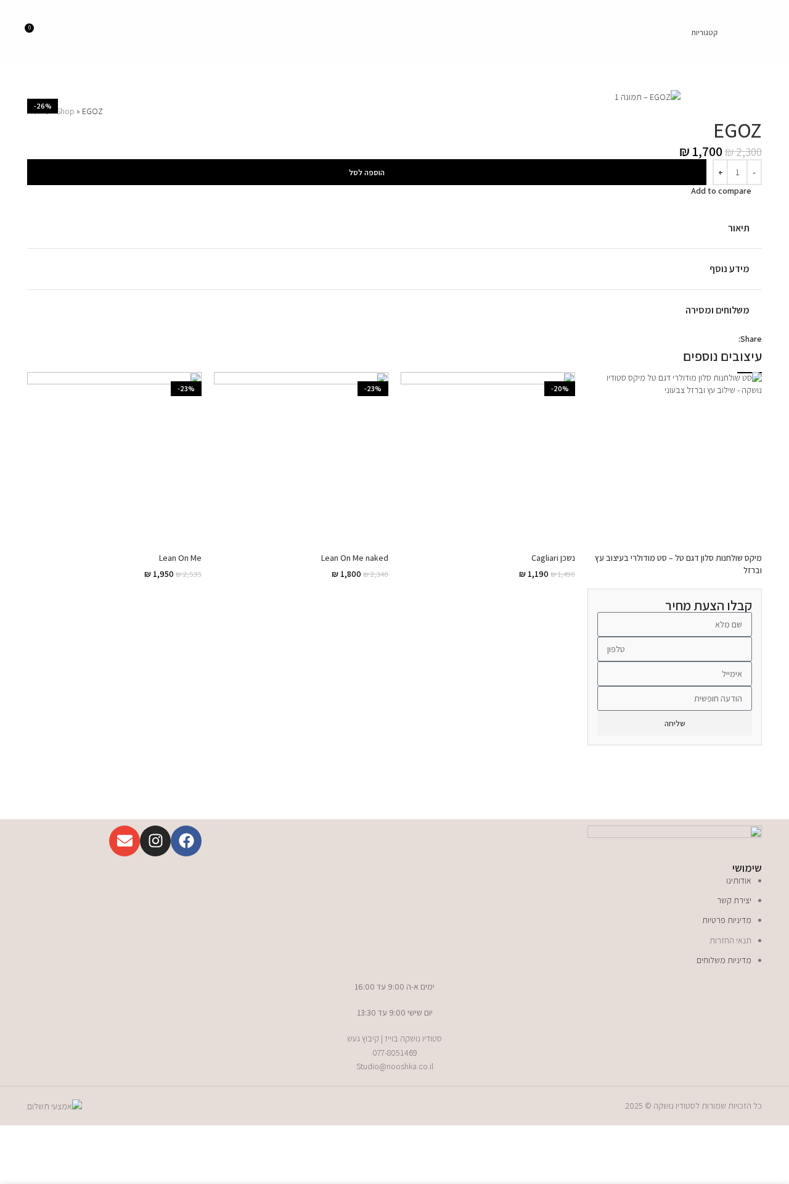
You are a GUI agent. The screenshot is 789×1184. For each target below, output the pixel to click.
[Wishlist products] (735, 32)
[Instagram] (155, 841)
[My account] (57, 32)
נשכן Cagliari (553, 557)
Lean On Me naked (354, 557)
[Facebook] (186, 841)
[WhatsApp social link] (703, 338)
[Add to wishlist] (757, 202)
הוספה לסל (367, 172)
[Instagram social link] (82, 32)
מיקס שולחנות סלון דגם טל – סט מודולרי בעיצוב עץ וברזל (678, 640)
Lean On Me (180, 557)
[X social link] (717, 338)
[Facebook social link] (97, 32)
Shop (65, 111)
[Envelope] (124, 841)
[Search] (757, 32)
